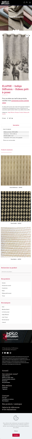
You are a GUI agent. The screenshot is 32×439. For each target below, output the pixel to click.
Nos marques (5, 400)
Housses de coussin (6, 285)
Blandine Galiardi (5, 309)
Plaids (3, 290)
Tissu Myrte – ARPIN (16, 259)
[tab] (16, 125)
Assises (4, 283)
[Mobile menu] (30, 2)
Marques (17, 112)
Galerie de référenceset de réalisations (10, 408)
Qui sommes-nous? (10, 374)
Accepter (16, 435)
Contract (5, 396)
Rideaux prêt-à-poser (6, 293)
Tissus (3, 295)
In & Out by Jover (5, 312)
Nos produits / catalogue (12, 404)
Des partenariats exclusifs (8, 379)
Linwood (4, 322)
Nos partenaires (6, 382)
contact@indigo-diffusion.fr (9, 349)
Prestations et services (8, 399)
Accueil (5, 370)
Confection (5, 387)
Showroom (4, 380)
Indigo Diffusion (11, 112)
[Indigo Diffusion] (5, 2)
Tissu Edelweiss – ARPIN (16, 187)
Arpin (3, 306)
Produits (21, 112)
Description (16, 125)
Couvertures (4, 288)
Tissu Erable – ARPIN (16, 223)
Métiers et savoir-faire (7, 377)
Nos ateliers (7, 385)
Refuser (16, 431)
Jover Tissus (5, 317)
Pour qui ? (4, 397)
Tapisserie (4, 389)
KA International (5, 319)
